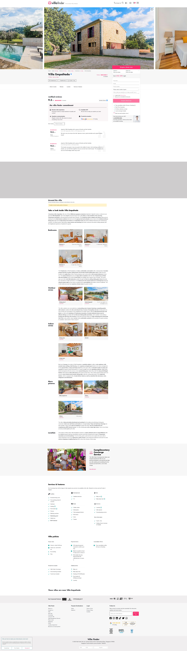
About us (50, 608)
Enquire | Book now (126, 100)
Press (49, 623)
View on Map (56, 77)
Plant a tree (51, 620)
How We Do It (92, 469)
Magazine (50, 621)
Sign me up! (136, 613)
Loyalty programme (52, 624)
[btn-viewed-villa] (130, 3)
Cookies (88, 611)
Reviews (61, 86)
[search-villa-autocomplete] (122, 3)
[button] (78, 210)
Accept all (27, 648)
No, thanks (16, 648)
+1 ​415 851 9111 (117, 118)
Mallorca (73, 610)
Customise (6, 648)
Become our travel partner (54, 626)
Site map (50, 613)
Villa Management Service (54, 618)
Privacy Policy (90, 610)
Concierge (50, 615)
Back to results (53, 86)
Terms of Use (123, 95)
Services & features (78, 86)
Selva (50, 77)
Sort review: (51, 123)
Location (68, 86)
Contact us (50, 610)
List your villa (51, 616)
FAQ (49, 611)
